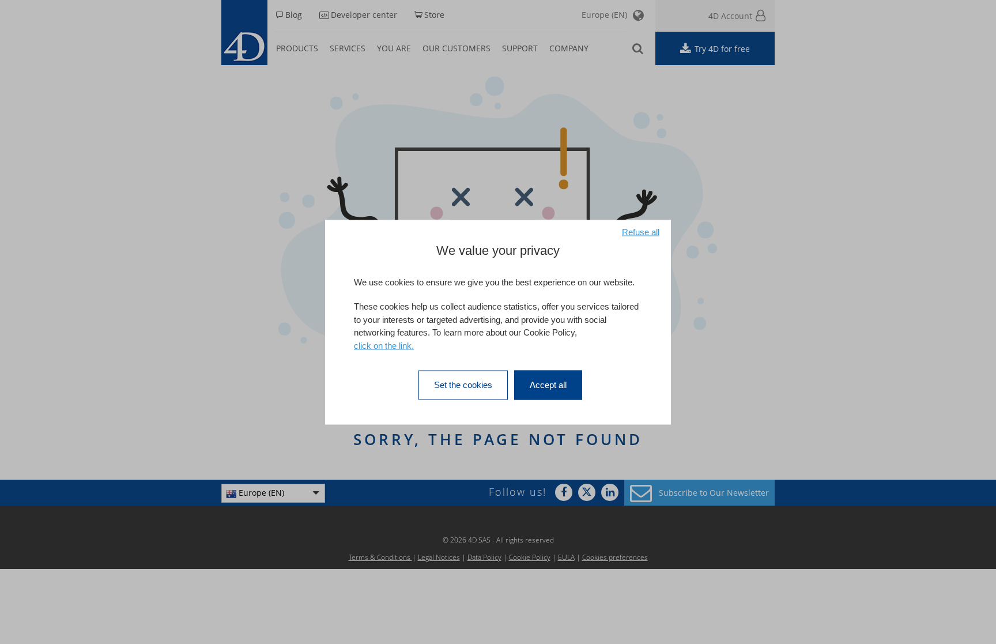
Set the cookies (463, 385)
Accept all (548, 385)
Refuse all (640, 231)
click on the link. (384, 345)
